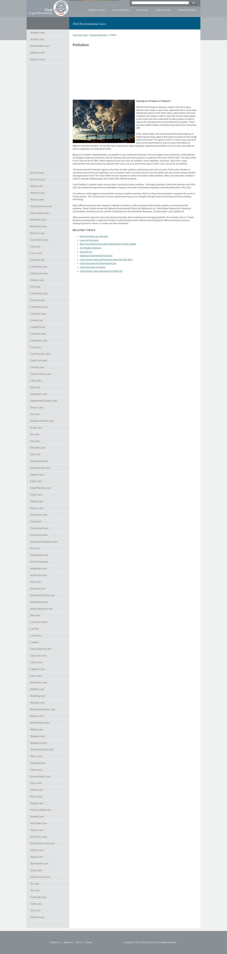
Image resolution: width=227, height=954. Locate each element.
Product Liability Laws (40, 810)
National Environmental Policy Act (96, 255)
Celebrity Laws (37, 260)
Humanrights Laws (39, 555)
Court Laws (35, 347)
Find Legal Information (48, 8)
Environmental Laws (40, 468)
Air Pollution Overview (90, 248)
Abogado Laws (37, 32)
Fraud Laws (35, 521)
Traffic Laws (36, 904)
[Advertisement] (48, 116)
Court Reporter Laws (40, 354)
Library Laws (36, 662)
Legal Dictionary (163, 10)
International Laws (39, 602)
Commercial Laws (39, 293)
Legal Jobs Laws (38, 655)
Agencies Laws (37, 59)
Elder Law (35, 454)
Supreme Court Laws (40, 877)
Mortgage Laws (37, 736)
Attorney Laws (37, 199)
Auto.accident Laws (39, 213)
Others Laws (36, 756)
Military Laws (36, 729)
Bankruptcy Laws (38, 226)
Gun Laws (35, 548)
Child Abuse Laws (39, 273)
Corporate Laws (38, 334)
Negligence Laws (38, 743)
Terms (79, 942)
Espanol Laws (37, 474)
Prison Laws (36, 796)
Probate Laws (36, 803)
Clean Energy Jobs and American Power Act (101, 271)
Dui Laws (34, 434)
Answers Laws (37, 173)
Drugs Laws (36, 427)
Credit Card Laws (38, 360)
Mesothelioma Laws (39, 723)
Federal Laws (36, 501)
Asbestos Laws (37, 193)
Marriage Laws (37, 702)
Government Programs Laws (44, 542)
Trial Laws (35, 910)
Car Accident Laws (39, 240)
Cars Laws (35, 246)
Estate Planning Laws (40, 488)
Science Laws (37, 830)
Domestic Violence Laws (42, 421)
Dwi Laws (35, 441)
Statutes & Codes (96, 10)
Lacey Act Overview (89, 240)
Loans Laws (36, 676)
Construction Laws (39, 307)
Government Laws (39, 535)
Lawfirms (34, 642)
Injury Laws (35, 582)
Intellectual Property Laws (42, 595)
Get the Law (142, 10)
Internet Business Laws (41, 609)
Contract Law (36, 320)
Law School (35, 635)
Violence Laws (37, 917)
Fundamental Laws (39, 528)
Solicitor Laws (37, 850)
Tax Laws (34, 883)
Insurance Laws (37, 588)
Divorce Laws (36, 407)
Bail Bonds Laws (38, 219)
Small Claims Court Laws (42, 843)
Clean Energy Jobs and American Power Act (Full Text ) (106, 259)
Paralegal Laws (37, 763)
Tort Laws (34, 890)
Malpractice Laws (38, 682)
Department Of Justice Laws (43, 401)
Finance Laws (37, 508)
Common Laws (37, 300)
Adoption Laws (37, 52)
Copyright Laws (37, 327)
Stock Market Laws (39, 863)
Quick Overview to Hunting (92, 267)
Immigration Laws (38, 568)
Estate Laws (36, 481)
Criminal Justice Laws (40, 374)
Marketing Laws (37, 696)
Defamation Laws (38, 394)
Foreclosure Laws (38, 515)
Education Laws (38, 447)
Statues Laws (36, 857)
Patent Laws (36, 770)
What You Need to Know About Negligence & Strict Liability (108, 244)
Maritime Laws (37, 689)
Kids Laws (35, 615)
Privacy (88, 942)
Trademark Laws (38, 897)
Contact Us (55, 942)
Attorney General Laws (41, 206)
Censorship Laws (38, 266)
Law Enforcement (38, 622)
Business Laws (37, 233)
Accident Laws (37, 39)
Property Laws (37, 816)
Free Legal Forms (120, 10)
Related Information (187, 10)
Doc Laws (35, 414)
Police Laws (36, 783)
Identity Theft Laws (39, 562)
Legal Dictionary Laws (41, 649)
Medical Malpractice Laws (42, 709)
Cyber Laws (36, 380)
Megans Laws (37, 716)
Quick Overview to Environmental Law (98, 263)
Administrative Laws (39, 46)
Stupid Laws (36, 870)
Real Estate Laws (38, 823)
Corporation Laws (38, 340)
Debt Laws (35, 387)
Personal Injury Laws (40, 776)
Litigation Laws (37, 669)
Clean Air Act (86, 252)
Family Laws (36, 495)
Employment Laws (39, 461)
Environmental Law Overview (94, 236)
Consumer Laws (38, 313)
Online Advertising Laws (41, 749)
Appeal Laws (36, 186)
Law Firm (34, 629)
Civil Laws (35, 287)
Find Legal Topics (80, 35)
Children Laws (37, 280)
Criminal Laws (37, 367)
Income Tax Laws (38, 575)
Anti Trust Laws (37, 179)
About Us (68, 942)
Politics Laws (36, 790)
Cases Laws (36, 253)
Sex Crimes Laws (38, 837)
